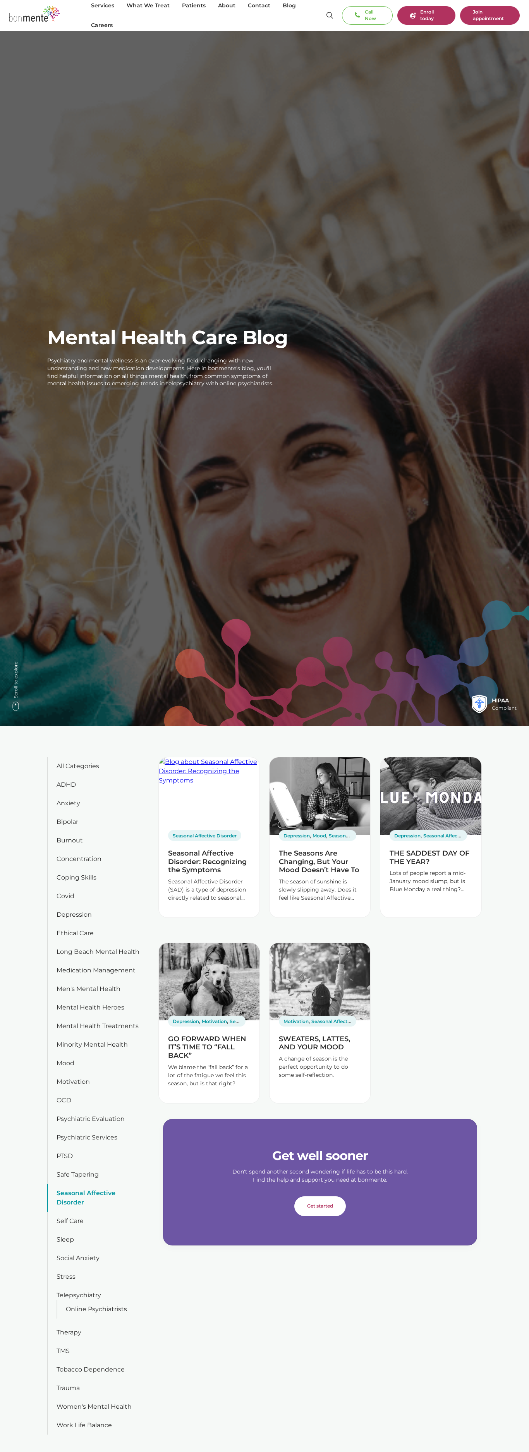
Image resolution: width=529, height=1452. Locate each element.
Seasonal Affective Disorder (205, 836)
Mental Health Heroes (90, 1007)
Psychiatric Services (87, 1137)
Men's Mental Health (88, 988)
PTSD (65, 1156)
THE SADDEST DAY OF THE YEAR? (429, 857)
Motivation (73, 1081)
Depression (74, 914)
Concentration (79, 859)
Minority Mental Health (92, 1044)
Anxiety (68, 803)
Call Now (370, 15)
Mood (65, 1063)
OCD (64, 1100)
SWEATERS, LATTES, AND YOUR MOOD (314, 1043)
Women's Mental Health (94, 1406)
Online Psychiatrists (96, 1309)
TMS (63, 1351)
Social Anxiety (78, 1258)
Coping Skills (76, 877)
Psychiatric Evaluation (91, 1118)
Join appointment (488, 15)
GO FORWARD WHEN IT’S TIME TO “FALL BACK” (207, 1047)
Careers (102, 25)
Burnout (70, 840)
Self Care (70, 1221)
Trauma (68, 1388)
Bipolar (67, 821)
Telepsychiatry (79, 1295)
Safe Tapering (78, 1174)
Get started (320, 1206)
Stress (66, 1276)
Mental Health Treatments (98, 1026)
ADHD (66, 784)
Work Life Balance (84, 1425)
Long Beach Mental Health (98, 951)
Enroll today (427, 15)
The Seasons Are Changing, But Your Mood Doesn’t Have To (319, 861)
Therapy (69, 1332)
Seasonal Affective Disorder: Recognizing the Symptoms (207, 861)
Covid (65, 896)
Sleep (65, 1239)
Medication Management (96, 970)
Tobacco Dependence (91, 1369)
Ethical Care (75, 933)
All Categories (78, 766)
